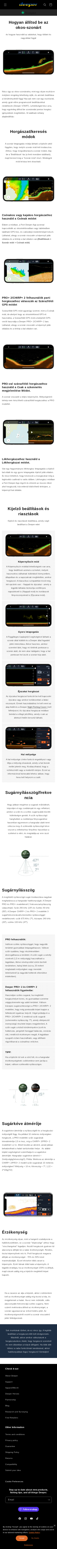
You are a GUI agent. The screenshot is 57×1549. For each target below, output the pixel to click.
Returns (8, 1458)
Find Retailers (11, 1418)
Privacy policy (11, 1440)
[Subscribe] (49, 1500)
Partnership (10, 1400)
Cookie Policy (34, 1533)
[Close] (54, 1525)
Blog (7, 1406)
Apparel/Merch (12, 1388)
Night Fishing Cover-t (38, 707)
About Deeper (11, 1376)
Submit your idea (13, 1470)
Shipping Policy (12, 1452)
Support (8, 1382)
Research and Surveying (16, 1412)
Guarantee (10, 1446)
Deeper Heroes (12, 1394)
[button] (5, 5)
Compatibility (11, 1464)
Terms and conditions (15, 1434)
